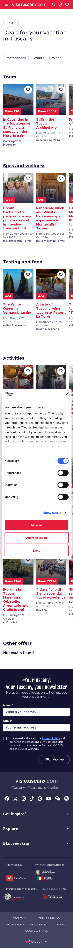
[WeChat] (57, 799)
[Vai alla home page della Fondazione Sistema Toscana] (20, 897)
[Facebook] (6, 799)
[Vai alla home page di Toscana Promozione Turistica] (54, 897)
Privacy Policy (51, 738)
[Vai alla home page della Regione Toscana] (16, 878)
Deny (36, 550)
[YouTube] (48, 799)
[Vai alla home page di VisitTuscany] (29, 4)
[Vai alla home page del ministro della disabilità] (49, 873)
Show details (52, 512)
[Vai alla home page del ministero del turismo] (49, 878)
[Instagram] (24, 799)
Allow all (36, 525)
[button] (36, 814)
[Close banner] (67, 393)
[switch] (63, 473)
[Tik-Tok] (32, 799)
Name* (8, 705)
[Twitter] (15, 799)
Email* (7, 720)
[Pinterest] (40, 799)
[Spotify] (66, 799)
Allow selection (36, 537)
